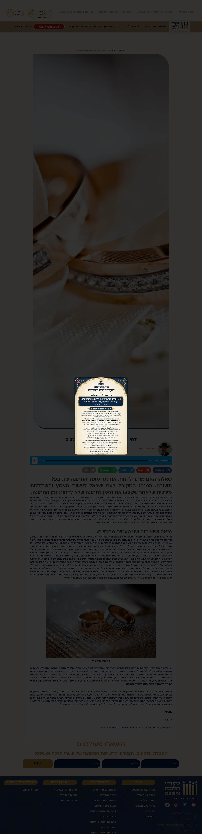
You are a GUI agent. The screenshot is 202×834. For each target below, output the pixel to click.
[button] (79, 381)
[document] (101, 417)
